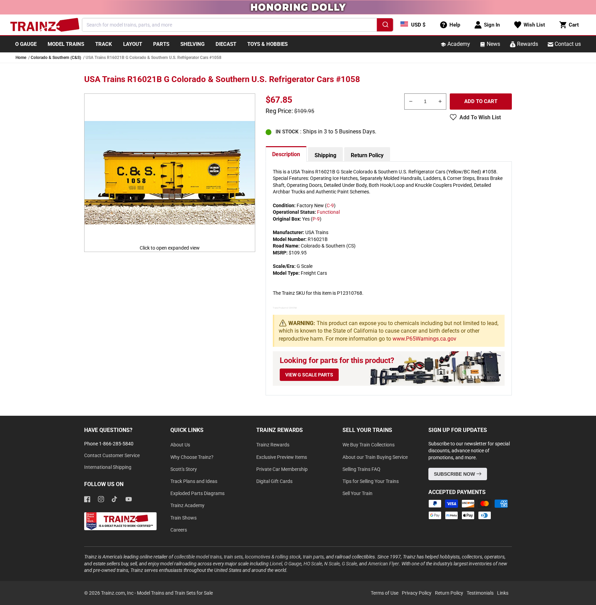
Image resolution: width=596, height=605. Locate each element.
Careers (178, 530)
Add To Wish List (480, 117)
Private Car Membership (282, 469)
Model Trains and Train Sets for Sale (175, 593)
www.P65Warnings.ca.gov (424, 338)
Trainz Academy (187, 505)
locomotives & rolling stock (273, 556)
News (492, 44)
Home (21, 57)
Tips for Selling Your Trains (370, 481)
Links (502, 593)
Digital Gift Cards (274, 481)
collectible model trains (198, 556)
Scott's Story (183, 469)
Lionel (276, 563)
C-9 (330, 205)
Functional (328, 212)
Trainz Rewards (272, 444)
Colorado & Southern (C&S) (56, 57)
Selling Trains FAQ (361, 469)
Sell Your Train (357, 493)
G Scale (349, 563)
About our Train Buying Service (375, 457)
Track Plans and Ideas (193, 481)
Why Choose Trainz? (191, 457)
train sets (233, 556)
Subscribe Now (455, 474)
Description (286, 154)
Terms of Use (384, 593)
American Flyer (383, 563)
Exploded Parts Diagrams (197, 493)
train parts (313, 556)
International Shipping (107, 467)
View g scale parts (309, 374)
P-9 (316, 219)
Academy (458, 44)
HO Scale (313, 563)
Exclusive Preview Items (281, 457)
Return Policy (367, 155)
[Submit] (385, 25)
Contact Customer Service (112, 455)
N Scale (332, 563)
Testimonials (480, 593)
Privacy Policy (416, 593)
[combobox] (238, 25)
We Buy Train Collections (368, 444)
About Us (180, 444)
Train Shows (183, 518)
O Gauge (292, 563)
